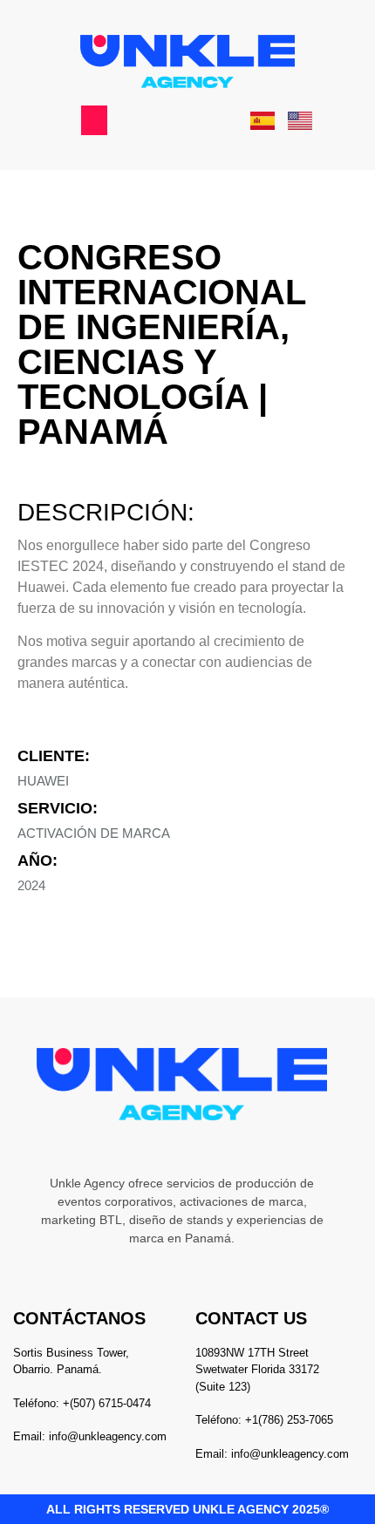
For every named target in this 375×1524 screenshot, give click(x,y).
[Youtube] (237, 1147)
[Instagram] (127, 1147)
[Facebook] (200, 1147)
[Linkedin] (164, 1147)
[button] (94, 120)
